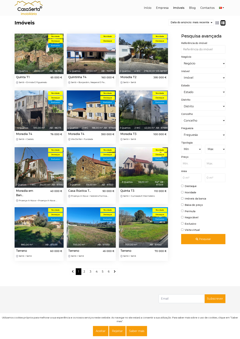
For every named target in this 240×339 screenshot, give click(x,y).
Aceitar (101, 331)
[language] (221, 8)
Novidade (190, 192)
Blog (192, 7)
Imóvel (185, 71)
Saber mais (136, 331)
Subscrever (215, 298)
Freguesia (187, 128)
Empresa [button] (162, 7)
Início (147, 7)
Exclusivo (190, 223)
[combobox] (191, 163)
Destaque (191, 186)
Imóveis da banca (195, 198)
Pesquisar (204, 239)
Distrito (185, 99)
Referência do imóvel (194, 43)
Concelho (187, 114)
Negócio (186, 56)
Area (184, 171)
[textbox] (191, 163)
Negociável (191, 217)
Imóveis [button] (178, 7)
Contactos (207, 7)
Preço (185, 157)
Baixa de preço (194, 205)
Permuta (190, 211)
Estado (185, 85)
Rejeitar (117, 331)
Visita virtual (192, 230)
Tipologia (187, 142)
